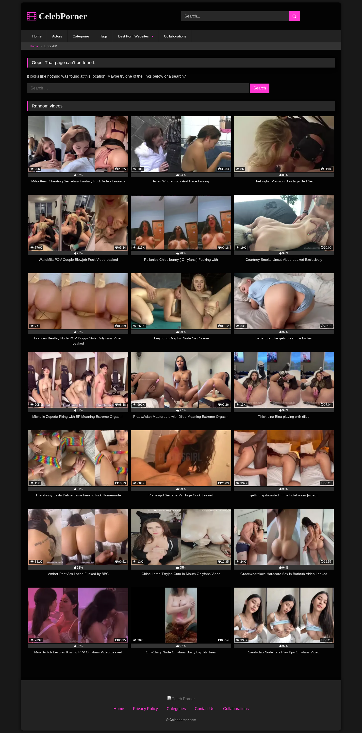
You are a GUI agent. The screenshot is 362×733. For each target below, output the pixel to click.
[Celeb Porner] (181, 699)
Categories (81, 36)
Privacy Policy (145, 709)
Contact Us (204, 709)
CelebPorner (61, 16)
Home (37, 36)
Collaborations (175, 36)
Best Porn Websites (133, 36)
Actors (57, 36)
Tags (104, 36)
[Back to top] (346, 718)
